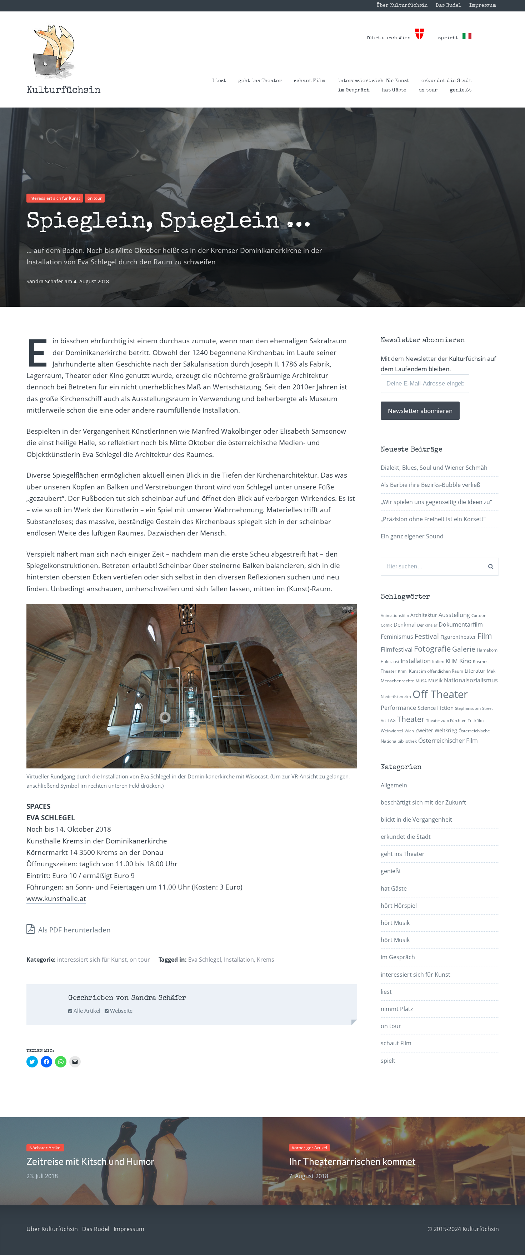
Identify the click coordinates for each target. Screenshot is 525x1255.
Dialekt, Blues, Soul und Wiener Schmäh (434, 468)
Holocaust (390, 661)
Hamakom (487, 650)
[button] (53, 52)
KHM (452, 660)
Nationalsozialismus (471, 680)
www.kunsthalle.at (56, 898)
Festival (427, 636)
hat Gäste (394, 90)
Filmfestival (396, 649)
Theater (411, 719)
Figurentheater (458, 636)
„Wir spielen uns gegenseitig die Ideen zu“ (436, 502)
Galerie (463, 648)
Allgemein (394, 785)
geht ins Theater (260, 81)
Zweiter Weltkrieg (436, 730)
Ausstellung (454, 615)
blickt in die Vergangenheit (416, 819)
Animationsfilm (395, 615)
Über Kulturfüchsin (402, 5)
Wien (409, 730)
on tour (428, 90)
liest (219, 81)
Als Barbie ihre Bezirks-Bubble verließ (430, 485)
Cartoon (478, 615)
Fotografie (432, 648)
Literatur (475, 670)
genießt (460, 90)
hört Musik (395, 923)
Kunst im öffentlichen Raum (436, 671)
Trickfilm (476, 720)
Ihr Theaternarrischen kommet (352, 1161)
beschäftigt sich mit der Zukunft (423, 802)
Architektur (423, 615)
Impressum (482, 5)
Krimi (403, 671)
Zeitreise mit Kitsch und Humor (90, 1161)
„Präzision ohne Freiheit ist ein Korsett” (433, 519)
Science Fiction (436, 707)
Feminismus (397, 637)
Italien (438, 661)
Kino (465, 661)
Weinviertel (392, 731)
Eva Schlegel (204, 959)
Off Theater (440, 694)
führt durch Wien (390, 38)
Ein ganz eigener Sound (412, 536)
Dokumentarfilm (461, 624)
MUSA (421, 680)
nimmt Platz (397, 1009)
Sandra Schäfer (45, 281)
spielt (388, 1061)
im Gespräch (354, 90)
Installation (239, 959)
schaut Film (309, 81)
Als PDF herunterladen (73, 930)
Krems (265, 959)
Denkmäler (427, 625)
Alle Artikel (86, 1010)
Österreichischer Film (448, 740)
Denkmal (405, 624)
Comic (386, 625)
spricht (450, 38)
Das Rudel (448, 5)
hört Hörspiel (399, 906)
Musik (435, 680)
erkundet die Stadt (446, 81)
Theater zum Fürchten (446, 720)
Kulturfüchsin (63, 91)
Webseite (120, 1010)
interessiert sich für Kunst (373, 81)
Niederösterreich (396, 696)
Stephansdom (468, 708)
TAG (392, 720)
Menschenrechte (397, 681)
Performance (398, 708)
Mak (491, 671)
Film (485, 636)
